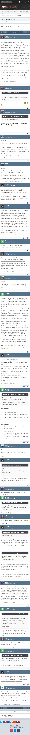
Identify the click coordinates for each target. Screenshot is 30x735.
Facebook (18, 730)
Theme (14, 727)
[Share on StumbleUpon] (15, 722)
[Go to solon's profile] (2, 488)
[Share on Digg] (8, 722)
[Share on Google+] (6, 722)
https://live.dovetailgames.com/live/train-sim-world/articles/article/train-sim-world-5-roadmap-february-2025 (14, 362)
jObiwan (19, 92)
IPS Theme (12, 725)
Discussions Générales (21, 28)
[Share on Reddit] (13, 722)
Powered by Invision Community (15, 732)
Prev (5, 32)
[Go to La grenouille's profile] (2, 687)
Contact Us (20, 727)
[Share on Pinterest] (19, 722)
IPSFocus (18, 725)
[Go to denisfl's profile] (2, 136)
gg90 (18, 553)
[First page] (1, 32)
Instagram (11, 730)
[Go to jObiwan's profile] (2, 241)
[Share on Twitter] (1, 722)
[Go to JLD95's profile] (2, 277)
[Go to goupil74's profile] (2, 36)
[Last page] (28, 32)
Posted (10, 37)
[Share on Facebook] (4, 722)
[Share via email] (17, 722)
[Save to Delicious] (10, 722)
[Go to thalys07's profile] (2, 111)
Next (25, 32)
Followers (14, 711)
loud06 (19, 465)
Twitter (15, 730)
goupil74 (4, 28)
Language (9, 727)
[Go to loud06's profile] (2, 164)
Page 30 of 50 (15, 32)
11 (28, 711)
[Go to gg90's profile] (2, 88)
